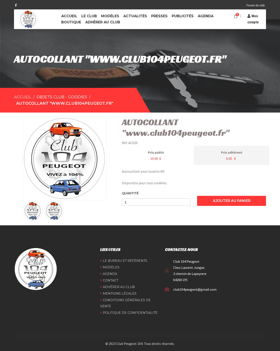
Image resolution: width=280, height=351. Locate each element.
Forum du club (256, 5)
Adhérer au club (102, 22)
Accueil (69, 16)
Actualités (135, 16)
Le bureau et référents (125, 261)
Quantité (130, 193)
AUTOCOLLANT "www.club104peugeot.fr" (64, 103)
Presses (159, 16)
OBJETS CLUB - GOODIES (62, 97)
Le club (89, 16)
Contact (110, 280)
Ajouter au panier (231, 201)
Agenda (206, 16)
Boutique (71, 22)
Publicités (183, 16)
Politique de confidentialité (130, 313)
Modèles (110, 16)
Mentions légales (119, 293)
